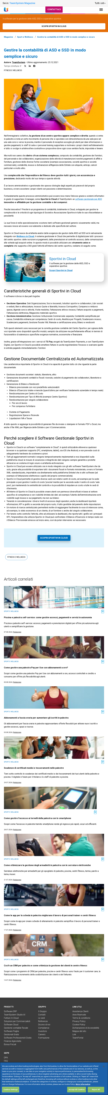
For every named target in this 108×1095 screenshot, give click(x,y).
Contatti (41, 1014)
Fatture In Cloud (11, 1018)
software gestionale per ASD (88, 199)
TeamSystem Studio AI (14, 1014)
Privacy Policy (78, 1021)
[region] (54, 1078)
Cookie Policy (78, 1024)
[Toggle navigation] (101, 9)
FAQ (6, 1061)
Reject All (96, 1090)
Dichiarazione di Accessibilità (85, 1028)
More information (83, 1084)
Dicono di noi (44, 1024)
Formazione (43, 1038)
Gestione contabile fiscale (16, 1028)
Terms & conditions (81, 1018)
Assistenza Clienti (80, 1011)
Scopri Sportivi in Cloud (60, 270)
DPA (6, 1057)
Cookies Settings (11, 1090)
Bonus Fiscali (10, 1044)
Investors (42, 1031)
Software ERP (10, 1011)
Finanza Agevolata (12, 1041)
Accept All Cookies (77, 1090)
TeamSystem (18, 62)
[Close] (104, 1066)
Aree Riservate (79, 1014)
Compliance (43, 1028)
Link (74, 1034)
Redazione (17, 632)
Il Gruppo (42, 1011)
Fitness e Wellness (13, 70)
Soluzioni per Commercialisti (17, 1021)
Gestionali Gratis (11, 1034)
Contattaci (54, 9)
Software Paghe (11, 1031)
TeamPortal (77, 1038)
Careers (41, 1034)
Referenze (43, 1021)
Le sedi (41, 1018)
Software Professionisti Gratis (17, 1038)
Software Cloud (11, 1024)
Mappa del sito (79, 1031)
